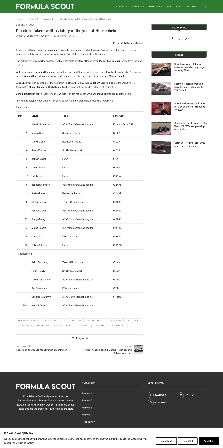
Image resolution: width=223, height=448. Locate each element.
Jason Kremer (25, 326)
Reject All (188, 441)
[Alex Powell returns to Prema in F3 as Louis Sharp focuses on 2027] (161, 108)
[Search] (205, 6)
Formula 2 (121, 7)
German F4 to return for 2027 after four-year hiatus (189, 144)
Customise (166, 441)
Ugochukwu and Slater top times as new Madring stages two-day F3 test (190, 67)
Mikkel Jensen (63, 326)
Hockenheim (115, 320)
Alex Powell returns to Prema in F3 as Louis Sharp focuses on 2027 (189, 106)
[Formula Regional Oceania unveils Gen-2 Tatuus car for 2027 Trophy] (161, 88)
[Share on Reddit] (83, 338)
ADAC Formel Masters (28, 320)
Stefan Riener (100, 326)
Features (191, 7)
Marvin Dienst (44, 326)
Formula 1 (87, 393)
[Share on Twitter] (80, 338)
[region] (111, 438)
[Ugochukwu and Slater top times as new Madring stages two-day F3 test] (161, 69)
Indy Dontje (133, 320)
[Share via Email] (87, 338)
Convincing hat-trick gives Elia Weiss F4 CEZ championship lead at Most (190, 126)
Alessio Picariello (53, 320)
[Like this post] (73, 338)
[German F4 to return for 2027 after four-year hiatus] (161, 147)
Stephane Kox (119, 326)
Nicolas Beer (82, 326)
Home (19, 19)
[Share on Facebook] (76, 338)
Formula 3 (137, 7)
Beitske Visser (74, 320)
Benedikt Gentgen (95, 320)
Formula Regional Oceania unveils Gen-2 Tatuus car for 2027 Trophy (189, 86)
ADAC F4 (48, 19)
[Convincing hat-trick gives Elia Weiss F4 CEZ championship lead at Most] (161, 128)
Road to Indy (173, 7)
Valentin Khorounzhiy (38, 35)
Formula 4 (154, 7)
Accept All (209, 441)
